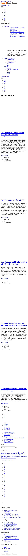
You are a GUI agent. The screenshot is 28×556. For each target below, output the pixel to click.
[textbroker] (9, 4)
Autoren (11, 453)
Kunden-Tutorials (11, 61)
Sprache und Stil (8, 439)
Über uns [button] (6, 66)
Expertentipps (10, 62)
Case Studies (7, 511)
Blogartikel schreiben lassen (10, 524)
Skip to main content (6, 1)
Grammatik (7, 435)
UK (5, 11)
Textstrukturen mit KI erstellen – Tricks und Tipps (14, 390)
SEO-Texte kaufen (8, 522)
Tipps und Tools (8, 442)
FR (4, 9)
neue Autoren (9, 456)
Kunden (9, 72)
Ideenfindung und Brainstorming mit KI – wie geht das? (14, 263)
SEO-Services (13, 30)
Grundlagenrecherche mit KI (12, 200)
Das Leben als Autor (9, 432)
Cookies (6, 551)
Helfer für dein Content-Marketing (12, 517)
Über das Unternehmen (12, 69)
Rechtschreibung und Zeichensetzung (14, 437)
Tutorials (6, 424)
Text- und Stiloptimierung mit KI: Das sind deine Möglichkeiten (14, 324)
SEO (12, 456)
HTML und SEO (8, 436)
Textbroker (7, 440)
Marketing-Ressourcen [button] (9, 58)
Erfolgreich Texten (9, 433)
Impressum (6, 549)
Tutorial (14, 458)
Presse (8, 73)
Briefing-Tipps (7, 513)
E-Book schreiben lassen (10, 525)
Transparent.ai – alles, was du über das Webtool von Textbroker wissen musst (12, 135)
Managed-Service (8, 534)
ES (4, 13)
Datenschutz (7, 548)
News (8, 65)
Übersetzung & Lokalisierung (17, 36)
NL (4, 12)
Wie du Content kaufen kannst (11, 539)
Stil (14, 456)
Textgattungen (24, 456)
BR (4, 19)
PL (4, 18)
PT (4, 16)
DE (2, 7)
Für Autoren (7, 428)
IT (4, 15)
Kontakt (9, 68)
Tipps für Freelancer (7, 458)
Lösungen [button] (6, 26)
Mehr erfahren (4, 155)
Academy (5, 453)
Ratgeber (9, 63)
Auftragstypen (7, 537)
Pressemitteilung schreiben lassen (12, 528)
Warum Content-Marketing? (11, 510)
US (4, 20)
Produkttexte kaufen (9, 526)
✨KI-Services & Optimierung (17, 32)
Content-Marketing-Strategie (11, 514)
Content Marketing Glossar (7, 460)
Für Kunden (7, 429)
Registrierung (7, 541)
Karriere (9, 70)
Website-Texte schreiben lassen (11, 529)
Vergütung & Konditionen (10, 536)
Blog (5, 422)
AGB (5, 547)
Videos (5, 425)
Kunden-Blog (10, 59)
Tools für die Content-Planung (11, 516)
